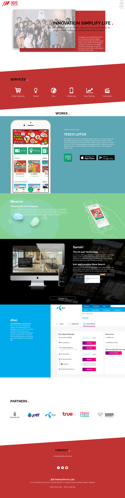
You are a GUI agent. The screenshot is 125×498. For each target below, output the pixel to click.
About (122, 2)
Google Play (106, 157)
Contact (121, 8)
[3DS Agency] (9, 2)
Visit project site (62, 298)
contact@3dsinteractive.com (62, 456)
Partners (121, 6)
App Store (88, 157)
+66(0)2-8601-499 (56, 487)
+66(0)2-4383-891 (69, 487)
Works (122, 5)
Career (122, 0)
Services (121, 3)
